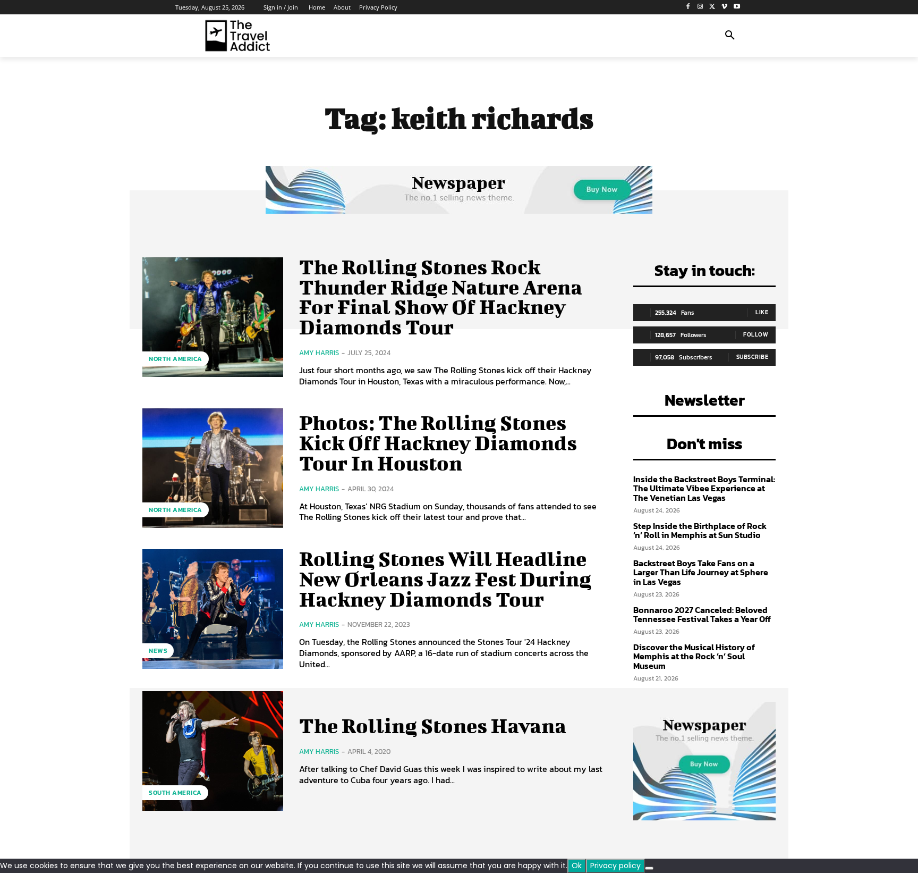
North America (175, 359)
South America (175, 793)
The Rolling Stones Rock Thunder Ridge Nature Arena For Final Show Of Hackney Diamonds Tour (440, 297)
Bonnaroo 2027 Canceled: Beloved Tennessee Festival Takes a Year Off (702, 614)
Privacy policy (615, 865)
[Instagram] (700, 7)
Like (761, 312)
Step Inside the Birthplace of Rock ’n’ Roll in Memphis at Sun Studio (700, 530)
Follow (755, 334)
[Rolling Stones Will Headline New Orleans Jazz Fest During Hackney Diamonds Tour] (212, 609)
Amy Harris (319, 353)
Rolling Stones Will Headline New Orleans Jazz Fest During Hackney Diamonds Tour (445, 579)
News (158, 651)
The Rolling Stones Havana (432, 725)
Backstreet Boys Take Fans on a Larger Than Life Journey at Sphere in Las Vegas (700, 572)
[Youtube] (736, 7)
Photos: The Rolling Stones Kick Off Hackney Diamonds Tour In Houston (438, 443)
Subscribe (752, 356)
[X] (713, 7)
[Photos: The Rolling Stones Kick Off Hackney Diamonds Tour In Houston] (212, 468)
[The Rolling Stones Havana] (212, 751)
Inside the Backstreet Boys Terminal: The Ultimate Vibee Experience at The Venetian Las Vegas (704, 488)
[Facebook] (688, 7)
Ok (577, 865)
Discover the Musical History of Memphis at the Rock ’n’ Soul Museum (694, 656)
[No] (649, 868)
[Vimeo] (724, 7)
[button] (730, 35)
